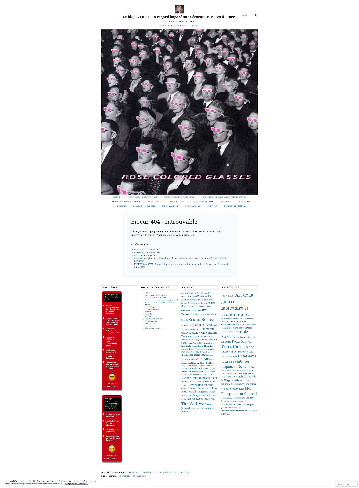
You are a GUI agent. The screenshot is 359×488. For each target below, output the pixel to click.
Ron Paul (210, 398)
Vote (111, 376)
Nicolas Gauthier (188, 381)
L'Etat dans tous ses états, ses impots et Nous (238, 361)
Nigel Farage (202, 381)
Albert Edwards (203, 293)
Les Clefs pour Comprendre (233, 373)
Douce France (241, 341)
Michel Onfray (187, 371)
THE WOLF (212, 206)
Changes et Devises (242, 327)
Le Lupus (202, 359)
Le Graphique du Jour (244, 370)
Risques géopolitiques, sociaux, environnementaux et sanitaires (237, 407)
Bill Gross (202, 315)
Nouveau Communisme (144, 206)
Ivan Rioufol (186, 346)
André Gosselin (201, 299)
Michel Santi (198, 372)
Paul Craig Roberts (209, 388)
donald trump (195, 329)
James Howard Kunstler (202, 346)
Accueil (116, 197)
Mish (198, 374)
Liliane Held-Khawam (190, 363)
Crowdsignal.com (111, 387)
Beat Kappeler (195, 310)
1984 (223, 296)
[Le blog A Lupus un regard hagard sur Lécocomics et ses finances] (179, 112)
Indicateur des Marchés (235, 351)
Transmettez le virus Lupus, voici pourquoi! (224, 197)
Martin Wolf (192, 366)
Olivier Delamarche (200, 385)
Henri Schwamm (210, 343)
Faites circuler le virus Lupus (179, 197)
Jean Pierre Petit (197, 354)
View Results (111, 384)
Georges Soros (200, 339)
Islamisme (226, 201)
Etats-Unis (196, 336)
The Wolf (190, 403)
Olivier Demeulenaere (190, 388)
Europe (248, 347)
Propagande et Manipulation (233, 402)
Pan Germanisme (170, 206)
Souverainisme (192, 206)
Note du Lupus (177, 201)
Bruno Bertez (201, 319)
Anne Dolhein (201, 303)
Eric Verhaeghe (202, 332)
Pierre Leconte (197, 398)
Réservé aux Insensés (235, 206)
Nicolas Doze (209, 378)
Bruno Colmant (188, 325)
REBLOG (241, 404)
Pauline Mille (189, 391)
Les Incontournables (202, 201)
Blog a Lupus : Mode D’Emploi (142, 197)
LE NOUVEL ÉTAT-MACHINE (147, 249)
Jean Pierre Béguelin (194, 352)
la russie (190, 360)
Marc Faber (204, 363)
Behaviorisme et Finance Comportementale (233, 323)
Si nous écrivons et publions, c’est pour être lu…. (137, 201)
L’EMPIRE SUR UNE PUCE (146, 255)
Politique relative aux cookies (76, 484)
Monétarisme (239, 398)
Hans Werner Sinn (195, 343)
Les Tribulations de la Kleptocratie (238, 378)
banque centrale (198, 306)
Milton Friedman (188, 374)
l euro (212, 360)
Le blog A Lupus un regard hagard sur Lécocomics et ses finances (180, 16)
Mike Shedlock (209, 372)
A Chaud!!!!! (230, 296)
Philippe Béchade (201, 395)
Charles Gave (204, 325)
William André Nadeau (202, 408)
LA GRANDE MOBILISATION (147, 252)
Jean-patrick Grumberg (193, 348)
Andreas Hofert (196, 296)
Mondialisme (244, 201)
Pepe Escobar (186, 395)
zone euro (186, 411)
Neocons (121, 206)
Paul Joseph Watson (206, 392)
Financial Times (206, 336)
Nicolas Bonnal (191, 378)
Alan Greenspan (188, 293)
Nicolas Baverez (206, 374)
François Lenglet (187, 340)
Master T (201, 365)
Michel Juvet (209, 369)
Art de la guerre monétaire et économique (150, 472)
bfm (197, 314)
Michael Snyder (195, 368)
